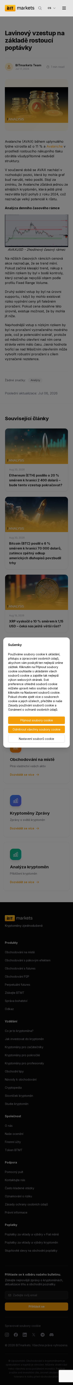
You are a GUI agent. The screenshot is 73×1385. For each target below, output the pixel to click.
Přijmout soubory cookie (36, 720)
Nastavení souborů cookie (36, 738)
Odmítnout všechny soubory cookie (36, 729)
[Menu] (64, 8)
